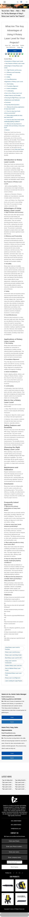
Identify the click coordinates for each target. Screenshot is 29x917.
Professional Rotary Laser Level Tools (13, 674)
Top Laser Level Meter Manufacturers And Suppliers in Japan (21, 789)
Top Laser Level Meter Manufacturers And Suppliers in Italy (8, 782)
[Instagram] (19, 872)
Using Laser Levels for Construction (11, 661)
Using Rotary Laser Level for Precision (12, 648)
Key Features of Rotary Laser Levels (15, 63)
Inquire (12, 722)
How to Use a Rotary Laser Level (13, 93)
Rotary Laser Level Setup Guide (13, 655)
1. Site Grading (9, 84)
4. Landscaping (10, 90)
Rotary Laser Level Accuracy (12, 652)
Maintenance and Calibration (12, 100)
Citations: (7, 130)
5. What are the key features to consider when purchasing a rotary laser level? (14, 125)
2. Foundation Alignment (12, 86)
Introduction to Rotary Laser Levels (14, 61)
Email (12, 717)
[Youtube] (16, 872)
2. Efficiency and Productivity (13, 72)
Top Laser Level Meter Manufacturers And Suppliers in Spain (21, 784)
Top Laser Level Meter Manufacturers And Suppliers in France (21, 786)
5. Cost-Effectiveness (11, 79)
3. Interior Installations (11, 88)
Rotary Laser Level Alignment (12, 678)
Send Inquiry (14, 867)
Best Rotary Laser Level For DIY (13, 657)
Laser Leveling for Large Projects (13, 680)
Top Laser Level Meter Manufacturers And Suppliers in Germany (21, 782)
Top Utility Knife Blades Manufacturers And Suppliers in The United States (21, 780)
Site (22, 47)
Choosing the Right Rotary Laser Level (15, 97)
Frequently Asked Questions (12, 104)
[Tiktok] (22, 872)
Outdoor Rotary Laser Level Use (13, 665)
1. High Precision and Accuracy (14, 70)
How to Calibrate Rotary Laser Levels (13, 669)
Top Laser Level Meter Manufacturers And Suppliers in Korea (8, 789)
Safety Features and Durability (13, 95)
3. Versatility (9, 74)
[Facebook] (13, 872)
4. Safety (8, 77)
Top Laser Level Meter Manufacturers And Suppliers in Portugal (8, 784)
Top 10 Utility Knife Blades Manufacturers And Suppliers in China (8, 780)
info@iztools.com (16, 828)
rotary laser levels (19, 149)
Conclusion (8, 102)
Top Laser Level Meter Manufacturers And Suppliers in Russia (8, 786)
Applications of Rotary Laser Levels (14, 81)
